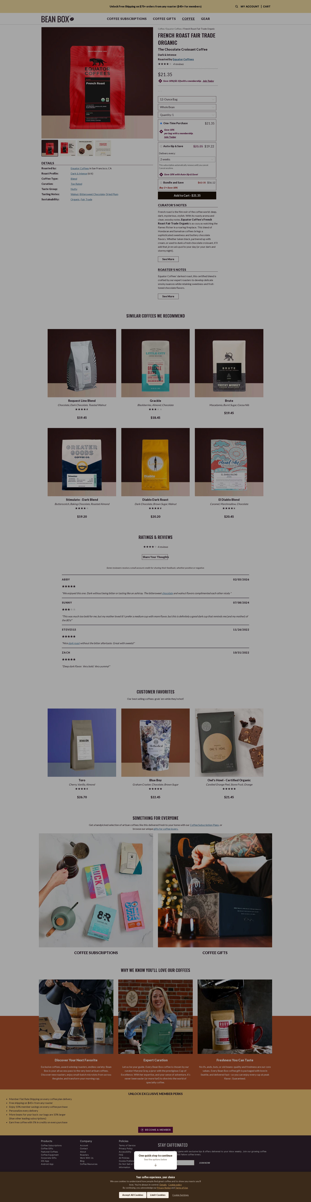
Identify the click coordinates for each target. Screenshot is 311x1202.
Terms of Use (181, 1187)
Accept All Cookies (132, 1195)
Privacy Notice (164, 1187)
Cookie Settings (180, 1195)
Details (163, 1184)
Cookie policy (175, 1184)
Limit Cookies (157, 1195)
